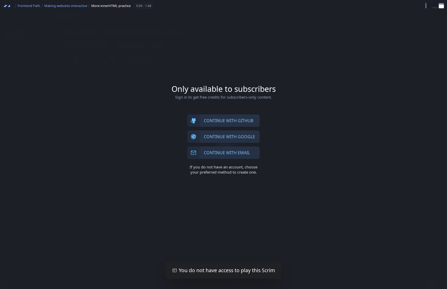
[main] (223, 144)
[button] (428, 6)
